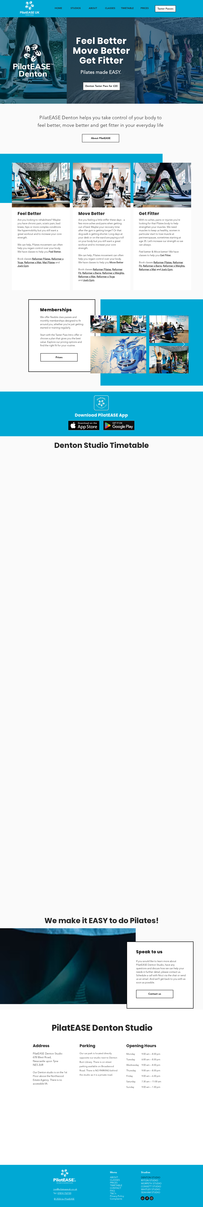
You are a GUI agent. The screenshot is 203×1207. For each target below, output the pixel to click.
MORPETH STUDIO (151, 1183)
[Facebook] (147, 1198)
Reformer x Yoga (106, 276)
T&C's (113, 1193)
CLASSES (115, 1180)
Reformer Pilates (41, 258)
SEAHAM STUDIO (150, 1192)
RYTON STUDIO (149, 1180)
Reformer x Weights (113, 272)
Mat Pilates (49, 262)
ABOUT (114, 1177)
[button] (75, 8)
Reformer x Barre (91, 272)
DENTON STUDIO (150, 1177)
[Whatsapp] (142, 1198)
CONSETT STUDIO (151, 1186)
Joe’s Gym (88, 280)
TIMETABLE (116, 1185)
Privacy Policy (117, 1196)
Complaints (116, 1198)
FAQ (112, 1190)
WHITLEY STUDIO (150, 1189)
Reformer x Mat (32, 262)
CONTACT (115, 1188)
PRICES (114, 1182)
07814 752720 (64, 1193)
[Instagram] (151, 1198)
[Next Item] (183, 344)
